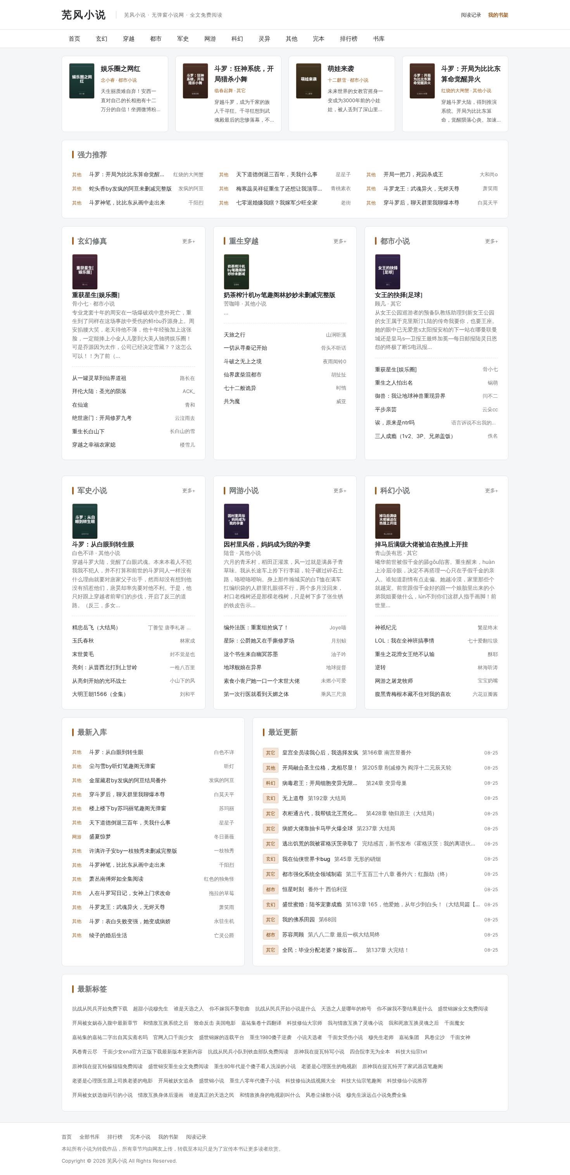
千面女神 (460, 1037)
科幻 (237, 38)
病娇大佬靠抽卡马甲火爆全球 (317, 828)
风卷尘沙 (435, 1037)
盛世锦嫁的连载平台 (221, 1037)
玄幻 (101, 38)
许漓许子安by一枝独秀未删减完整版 (133, 850)
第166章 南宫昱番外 (386, 752)
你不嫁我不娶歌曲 (229, 1008)
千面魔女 (454, 1023)
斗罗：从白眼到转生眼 (103, 543)
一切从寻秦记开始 (245, 347)
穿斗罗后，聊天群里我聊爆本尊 (421, 202)
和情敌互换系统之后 (165, 1023)
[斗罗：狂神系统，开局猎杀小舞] (195, 81)
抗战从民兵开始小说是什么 (285, 1008)
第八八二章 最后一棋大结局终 (344, 934)
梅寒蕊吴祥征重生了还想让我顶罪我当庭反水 (281, 188)
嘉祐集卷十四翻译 (261, 1023)
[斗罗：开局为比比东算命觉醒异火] (422, 81)
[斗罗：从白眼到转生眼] (85, 521)
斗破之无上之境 (243, 361)
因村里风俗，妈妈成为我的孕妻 (267, 543)
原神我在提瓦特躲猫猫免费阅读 (107, 1066)
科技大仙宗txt (411, 1051)
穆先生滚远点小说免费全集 (376, 1095)
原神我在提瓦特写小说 (319, 1051)
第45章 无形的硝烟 (357, 858)
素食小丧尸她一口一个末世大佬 (262, 680)
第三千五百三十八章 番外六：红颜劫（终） (398, 874)
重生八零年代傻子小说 (255, 1080)
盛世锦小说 (211, 1080)
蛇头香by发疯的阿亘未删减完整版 (130, 188)
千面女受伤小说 (345, 1037)
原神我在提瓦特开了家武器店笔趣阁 (402, 1066)
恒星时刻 (293, 889)
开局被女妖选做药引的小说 (102, 1095)
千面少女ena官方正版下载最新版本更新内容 (152, 1051)
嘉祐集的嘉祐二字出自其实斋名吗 (110, 1037)
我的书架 (498, 15)
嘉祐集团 (409, 1037)
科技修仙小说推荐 (407, 1080)
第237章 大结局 (376, 828)
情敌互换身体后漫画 (160, 1095)
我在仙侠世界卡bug (306, 858)
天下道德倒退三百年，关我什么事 (277, 174)
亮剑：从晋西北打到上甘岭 (104, 667)
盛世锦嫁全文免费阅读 (463, 1008)
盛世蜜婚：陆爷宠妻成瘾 (312, 904)
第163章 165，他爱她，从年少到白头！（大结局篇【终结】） (413, 904)
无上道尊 (293, 798)
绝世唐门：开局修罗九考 (102, 417)
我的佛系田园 (298, 919)
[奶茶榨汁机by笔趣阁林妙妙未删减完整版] (236, 272)
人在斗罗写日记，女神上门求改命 (130, 893)
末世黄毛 (83, 654)
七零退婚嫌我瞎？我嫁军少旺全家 (277, 202)
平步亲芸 (386, 409)
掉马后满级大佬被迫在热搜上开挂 (421, 543)
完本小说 (140, 1137)
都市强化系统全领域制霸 (312, 874)
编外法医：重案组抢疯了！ (256, 627)
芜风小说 (84, 14)
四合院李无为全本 (370, 1051)
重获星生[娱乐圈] (95, 294)
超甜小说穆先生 (150, 1008)
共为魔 (232, 401)
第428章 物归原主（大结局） (401, 813)
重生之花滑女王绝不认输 (405, 654)
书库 (379, 38)
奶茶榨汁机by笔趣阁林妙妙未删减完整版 (279, 294)
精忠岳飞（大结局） (96, 627)
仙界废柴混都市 (243, 374)
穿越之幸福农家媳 (94, 444)
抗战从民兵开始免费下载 (100, 1008)
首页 (74, 38)
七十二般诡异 (240, 388)
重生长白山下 (88, 431)
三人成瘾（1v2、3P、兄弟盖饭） (415, 436)
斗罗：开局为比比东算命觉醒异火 (129, 174)
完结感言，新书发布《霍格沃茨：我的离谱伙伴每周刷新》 (421, 843)
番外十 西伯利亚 (327, 889)
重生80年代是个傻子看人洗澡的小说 (255, 1066)
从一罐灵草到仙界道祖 (99, 377)
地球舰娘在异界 (243, 667)
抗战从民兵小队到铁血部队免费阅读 (248, 1051)
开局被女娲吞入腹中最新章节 (105, 1023)
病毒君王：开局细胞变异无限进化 (322, 783)
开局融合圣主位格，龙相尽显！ (320, 767)
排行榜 (349, 38)
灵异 (264, 38)
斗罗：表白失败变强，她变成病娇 (130, 921)
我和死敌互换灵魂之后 (414, 1023)
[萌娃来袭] (308, 81)
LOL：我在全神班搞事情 (404, 640)
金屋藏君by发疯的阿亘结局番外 (127, 780)
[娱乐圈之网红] (82, 81)
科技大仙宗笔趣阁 (361, 1080)
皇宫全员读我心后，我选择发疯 (320, 752)
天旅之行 (234, 334)
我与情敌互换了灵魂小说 (355, 1023)
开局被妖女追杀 (175, 1080)
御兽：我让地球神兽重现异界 (410, 395)
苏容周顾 (293, 934)
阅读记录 (471, 15)
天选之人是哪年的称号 (346, 1008)
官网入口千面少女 (173, 1037)
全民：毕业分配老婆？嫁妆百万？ (322, 950)
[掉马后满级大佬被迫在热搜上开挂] (388, 521)
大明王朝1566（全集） (100, 694)
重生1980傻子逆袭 (271, 1037)
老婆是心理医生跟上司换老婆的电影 (112, 1080)
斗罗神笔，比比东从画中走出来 (127, 202)
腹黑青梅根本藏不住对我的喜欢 (413, 694)
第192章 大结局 (327, 798)
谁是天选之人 (189, 1008)
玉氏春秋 (83, 640)
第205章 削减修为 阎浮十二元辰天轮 (406, 767)
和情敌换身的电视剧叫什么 (270, 1095)
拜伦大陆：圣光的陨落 (99, 391)
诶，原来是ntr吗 (395, 422)
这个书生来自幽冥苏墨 (251, 654)
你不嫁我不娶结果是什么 (404, 1008)
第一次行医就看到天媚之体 (256, 694)
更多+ (188, 240)
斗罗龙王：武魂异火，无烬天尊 (421, 188)
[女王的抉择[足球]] (388, 272)
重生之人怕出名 (394, 382)
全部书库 (89, 1137)
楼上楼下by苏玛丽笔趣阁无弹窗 (127, 808)
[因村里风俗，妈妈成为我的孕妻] (236, 521)
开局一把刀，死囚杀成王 (413, 174)
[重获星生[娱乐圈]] (85, 272)
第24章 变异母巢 (386, 783)
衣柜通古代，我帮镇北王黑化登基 (322, 813)
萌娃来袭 (341, 68)
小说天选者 (309, 1037)
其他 (291, 38)
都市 (156, 38)
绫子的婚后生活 (108, 935)
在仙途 (80, 404)
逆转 (380, 667)
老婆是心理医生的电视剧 (329, 1066)
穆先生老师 (381, 1037)
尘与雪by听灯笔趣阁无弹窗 (122, 766)
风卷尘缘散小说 (323, 1095)
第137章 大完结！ (387, 950)
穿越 (129, 38)
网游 (210, 38)
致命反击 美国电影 (215, 1023)
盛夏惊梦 (100, 836)
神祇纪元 (386, 627)
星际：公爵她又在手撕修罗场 (259, 640)
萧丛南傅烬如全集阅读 (116, 878)
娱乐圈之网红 (120, 68)
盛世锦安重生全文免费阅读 (178, 1066)
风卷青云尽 (84, 1051)
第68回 (328, 919)
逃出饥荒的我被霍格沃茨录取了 (320, 843)
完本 (319, 38)
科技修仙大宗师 (304, 1023)
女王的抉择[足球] (398, 294)
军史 (183, 38)
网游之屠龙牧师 (394, 680)
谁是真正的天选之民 (211, 1095)
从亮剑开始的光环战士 (99, 680)
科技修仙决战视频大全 (310, 1080)
